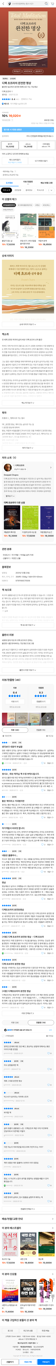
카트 (52, 4)
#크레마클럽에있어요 (25, 205)
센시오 (4, 94)
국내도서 (6, 555)
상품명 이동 (10, 231)
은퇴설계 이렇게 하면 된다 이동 (28, 1296)
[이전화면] (3, 3)
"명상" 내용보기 (28, 888)
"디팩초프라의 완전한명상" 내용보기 (28, 915)
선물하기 (6, 558)
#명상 (37, 205)
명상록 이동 (46, 1249)
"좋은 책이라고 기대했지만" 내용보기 (28, 807)
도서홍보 (26, 1352)
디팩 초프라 (6, 91)
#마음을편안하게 (9, 205)
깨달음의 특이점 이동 (12, 522)
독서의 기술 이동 (10, 1249)
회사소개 (25, 1350)
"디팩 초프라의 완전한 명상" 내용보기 (28, 970)
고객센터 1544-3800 (13, 1336)
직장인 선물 (16, 558)
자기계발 (15, 555)
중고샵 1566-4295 (44, 1336)
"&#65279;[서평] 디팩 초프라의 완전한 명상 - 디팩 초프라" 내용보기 (28, 942)
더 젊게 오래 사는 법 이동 (30, 523)
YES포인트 (6, 120)
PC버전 (18, 1350)
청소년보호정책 (38, 1347)
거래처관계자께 (35, 1350)
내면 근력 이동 (28, 1249)
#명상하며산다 (8, 210)
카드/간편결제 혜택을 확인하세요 (39, 136)
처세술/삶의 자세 (26, 555)
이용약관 (15, 1347)
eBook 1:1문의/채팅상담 (26, 1339)
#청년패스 (46, 205)
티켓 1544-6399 (29, 1336)
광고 (31, 1352)
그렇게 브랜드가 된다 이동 (46, 1295)
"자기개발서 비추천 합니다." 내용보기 (28, 834)
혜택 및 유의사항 (15, 707)
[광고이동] (46, 3)
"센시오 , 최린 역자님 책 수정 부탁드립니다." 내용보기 (28, 780)
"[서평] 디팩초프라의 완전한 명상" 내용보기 (28, 997)
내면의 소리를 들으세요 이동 (10, 1296)
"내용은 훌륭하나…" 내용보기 (28, 861)
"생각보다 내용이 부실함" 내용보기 (28, 752)
